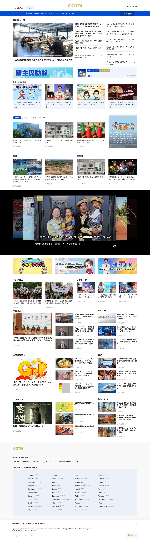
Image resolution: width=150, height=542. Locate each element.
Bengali (32, 486)
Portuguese (82, 499)
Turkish (103, 496)
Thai (101, 492)
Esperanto (35, 506)
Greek (57, 482)
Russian (81, 510)
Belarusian (36, 482)
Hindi (55, 492)
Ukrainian (105, 499)
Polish (79, 496)
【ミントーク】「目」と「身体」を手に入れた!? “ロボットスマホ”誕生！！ (58, 104)
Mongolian (82, 482)
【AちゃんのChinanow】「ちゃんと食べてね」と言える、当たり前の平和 (122, 104)
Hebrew (57, 489)
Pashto (79, 503)
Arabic (33, 479)
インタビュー (19, 279)
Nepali (79, 489)
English (16, 462)
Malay (82, 479)
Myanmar (83, 486)
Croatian (34, 496)
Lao (78, 475)
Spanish (104, 482)
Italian (56, 503)
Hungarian (58, 496)
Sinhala (103, 479)
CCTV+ (76, 462)
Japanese (58, 506)
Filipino (33, 510)
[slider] (91, 75)
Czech (32, 499)
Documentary (65, 462)
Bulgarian (35, 489)
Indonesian (61, 499)
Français (35, 462)
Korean (57, 510)
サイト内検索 (128, 14)
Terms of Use (29, 536)
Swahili (104, 486)
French (57, 475)
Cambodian (33, 492)
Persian (80, 492)
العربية (44, 462)
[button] (27, 55)
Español (25, 462)
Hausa (56, 486)
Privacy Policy (16, 536)
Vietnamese (106, 506)
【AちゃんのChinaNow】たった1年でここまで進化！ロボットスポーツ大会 (27, 104)
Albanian (33, 475)
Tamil (102, 489)
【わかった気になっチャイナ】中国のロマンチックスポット (91, 103)
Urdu (102, 503)
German (57, 479)
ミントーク (82, 279)
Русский (53, 462)
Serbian (104, 475)
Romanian (81, 506)
